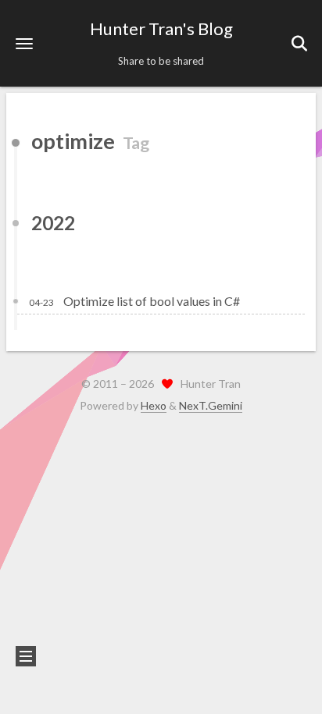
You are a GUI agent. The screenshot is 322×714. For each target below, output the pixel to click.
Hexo (153, 405)
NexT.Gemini (210, 405)
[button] (24, 43)
